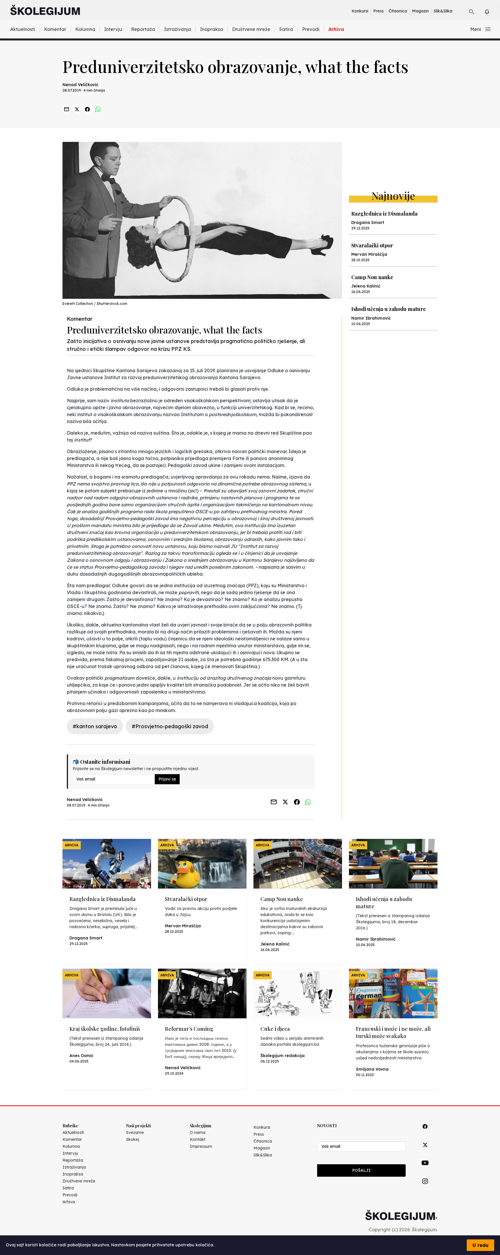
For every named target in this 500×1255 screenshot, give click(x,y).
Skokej (132, 1139)
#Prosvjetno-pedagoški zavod (170, 726)
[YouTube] (425, 1169)
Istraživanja (177, 29)
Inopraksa (211, 29)
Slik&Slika (443, 11)
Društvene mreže (251, 29)
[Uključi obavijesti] (492, 10)
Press (378, 11)
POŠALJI (361, 1170)
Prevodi (310, 29)
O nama (197, 1132)
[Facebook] (425, 1133)
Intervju (113, 29)
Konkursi (360, 11)
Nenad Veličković (80, 84)
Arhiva (336, 29)
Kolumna (85, 29)
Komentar (55, 29)
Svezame (135, 1132)
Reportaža (143, 29)
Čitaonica (398, 11)
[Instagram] (425, 1187)
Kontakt (197, 1139)
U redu (480, 1245)
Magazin (420, 11)
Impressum (201, 1146)
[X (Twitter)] (425, 1151)
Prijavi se (167, 779)
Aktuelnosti (22, 29)
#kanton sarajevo (95, 726)
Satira (286, 29)
